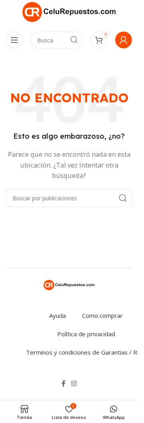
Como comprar (102, 315)
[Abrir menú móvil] (14, 40)
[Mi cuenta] (123, 40)
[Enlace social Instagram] (73, 383)
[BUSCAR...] (74, 40)
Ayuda (57, 315)
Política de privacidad (86, 334)
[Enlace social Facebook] (63, 383)
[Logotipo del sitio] (69, 11)
